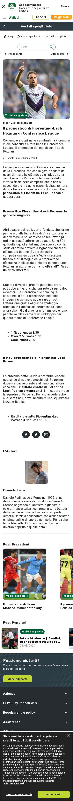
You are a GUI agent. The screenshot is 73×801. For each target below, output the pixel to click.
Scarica (65, 6)
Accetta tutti (53, 794)
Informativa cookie (14, 783)
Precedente (15, 54)
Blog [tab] (10, 36)
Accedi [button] (41, 17)
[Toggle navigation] (4, 17)
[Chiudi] (68, 735)
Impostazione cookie (19, 794)
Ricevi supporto (17, 679)
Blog (5, 123)
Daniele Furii (13, 158)
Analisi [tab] (52, 36)
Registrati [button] (61, 17)
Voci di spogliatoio (21, 123)
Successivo (58, 54)
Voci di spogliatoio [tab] (30, 36)
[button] (36, 693)
